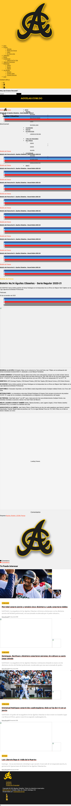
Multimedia (6, 63)
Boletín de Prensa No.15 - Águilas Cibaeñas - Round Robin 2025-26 (20, 225)
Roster (5, 57)
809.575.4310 (7, 790)
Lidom (8, 52)
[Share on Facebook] (37, 171)
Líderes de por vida (12, 60)
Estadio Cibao (11, 73)
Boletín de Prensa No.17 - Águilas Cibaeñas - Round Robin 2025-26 (20, 197)
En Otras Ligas (11, 54)
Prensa (5, 47)
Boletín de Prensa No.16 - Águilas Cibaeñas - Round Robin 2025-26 (20, 211)
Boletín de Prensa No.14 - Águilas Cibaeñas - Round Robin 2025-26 (20, 239)
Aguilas (8, 515)
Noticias (9, 49)
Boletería (9, 784)
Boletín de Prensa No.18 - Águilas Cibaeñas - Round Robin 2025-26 (20, 182)
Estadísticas (6, 59)
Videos (9, 65)
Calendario (6, 55)
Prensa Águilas (5, 617)
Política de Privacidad (12, 785)
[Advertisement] (35, 137)
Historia (9, 72)
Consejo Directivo (12, 75)
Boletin (13, 515)
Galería (9, 68)
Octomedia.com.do (19, 791)
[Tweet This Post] (37, 173)
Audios (9, 67)
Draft (4, 77)
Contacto (8, 782)
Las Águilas (6, 70)
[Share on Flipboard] (37, 175)
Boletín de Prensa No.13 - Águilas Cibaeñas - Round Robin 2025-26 (20, 253)
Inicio (4, 45)
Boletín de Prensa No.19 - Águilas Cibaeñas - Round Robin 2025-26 (20, 168)
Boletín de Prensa (12, 50)
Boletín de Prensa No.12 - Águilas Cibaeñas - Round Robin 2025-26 (20, 267)
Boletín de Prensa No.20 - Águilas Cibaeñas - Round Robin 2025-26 (20, 154)
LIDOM (18, 515)
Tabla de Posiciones (9, 62)
